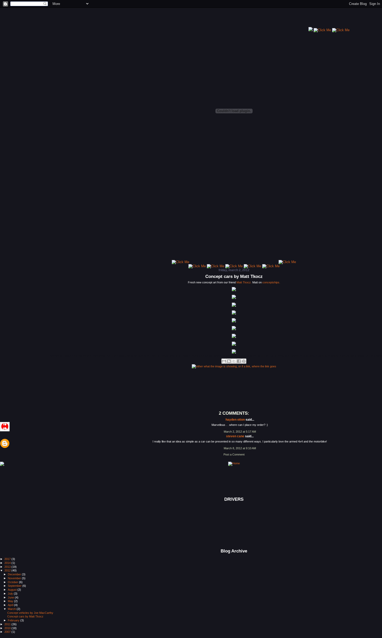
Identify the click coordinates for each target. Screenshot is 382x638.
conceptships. (271, 282)
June (11, 597)
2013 (7, 566)
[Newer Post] (2, 464)
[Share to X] (233, 361)
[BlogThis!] (229, 361)
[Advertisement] (212, 19)
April (11, 605)
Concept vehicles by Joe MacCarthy (30, 612)
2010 (7, 628)
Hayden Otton (235, 419)
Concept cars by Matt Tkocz (234, 276)
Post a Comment (234, 454)
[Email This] (224, 361)
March (12, 608)
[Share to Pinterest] (243, 361)
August (12, 589)
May (11, 601)
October (13, 582)
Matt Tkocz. (244, 282)
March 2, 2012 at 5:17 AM (240, 431)
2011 (7, 624)
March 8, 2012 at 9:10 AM (240, 448)
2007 (7, 631)
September (15, 585)
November (15, 578)
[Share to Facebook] (238, 361)
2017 (7, 559)
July (11, 593)
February (14, 620)
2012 (7, 570)
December (15, 574)
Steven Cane (235, 436)
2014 (7, 562)
